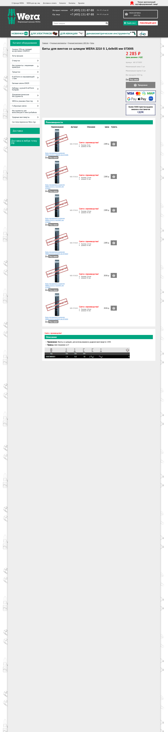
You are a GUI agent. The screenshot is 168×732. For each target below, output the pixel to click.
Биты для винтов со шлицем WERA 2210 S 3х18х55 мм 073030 (56, 318)
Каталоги (62, 3)
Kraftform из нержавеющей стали (23, 78)
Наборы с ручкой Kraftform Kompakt (23, 89)
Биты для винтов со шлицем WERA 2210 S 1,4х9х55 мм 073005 (56, 154)
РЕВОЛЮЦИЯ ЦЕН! (148, 23)
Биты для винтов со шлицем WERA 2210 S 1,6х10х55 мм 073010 (55, 220)
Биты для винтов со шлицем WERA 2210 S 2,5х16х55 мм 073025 (55, 285)
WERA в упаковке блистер (22, 101)
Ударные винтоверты (20, 117)
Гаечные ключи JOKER (20, 83)
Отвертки (16, 60)
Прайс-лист (131, 23)
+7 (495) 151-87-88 (82, 10)
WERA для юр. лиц (33, 3)
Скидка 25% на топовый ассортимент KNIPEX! (22, 50)
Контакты (72, 3)
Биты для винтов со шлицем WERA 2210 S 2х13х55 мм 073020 (56, 253)
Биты (92, 43)
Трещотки (16, 72)
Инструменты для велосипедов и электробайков (24, 111)
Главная (45, 43)
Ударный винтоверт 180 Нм (78, 43)
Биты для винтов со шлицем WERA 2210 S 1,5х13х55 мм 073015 (55, 186)
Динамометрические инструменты (20, 95)
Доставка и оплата (49, 3)
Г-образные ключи (19, 106)
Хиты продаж (17, 56)
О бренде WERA (18, 3)
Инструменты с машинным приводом (22, 66)
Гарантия (81, 3)
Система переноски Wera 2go (24, 122)
